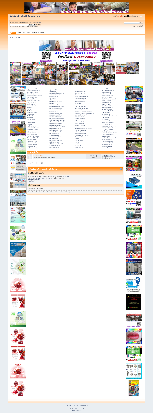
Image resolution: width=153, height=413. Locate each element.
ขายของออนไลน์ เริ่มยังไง (108, 143)
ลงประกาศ (29, 124)
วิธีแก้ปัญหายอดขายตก (80, 93)
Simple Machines (84, 405)
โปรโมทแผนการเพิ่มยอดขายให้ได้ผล (83, 111)
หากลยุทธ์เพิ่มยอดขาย (107, 89)
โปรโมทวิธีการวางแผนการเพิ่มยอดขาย (84, 113)
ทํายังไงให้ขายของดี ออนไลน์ (33, 90)
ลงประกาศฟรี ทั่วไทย (32, 143)
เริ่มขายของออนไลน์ (53, 96)
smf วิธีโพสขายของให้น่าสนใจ (56, 143)
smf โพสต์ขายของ (53, 138)
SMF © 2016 (76, 405)
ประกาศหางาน (30, 121)
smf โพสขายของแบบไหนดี (55, 125)
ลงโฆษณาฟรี (78, 145)
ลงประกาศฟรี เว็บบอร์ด (107, 127)
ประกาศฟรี (29, 109)
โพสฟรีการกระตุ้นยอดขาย (81, 125)
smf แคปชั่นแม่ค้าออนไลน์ (55, 128)
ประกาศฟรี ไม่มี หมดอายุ (33, 136)
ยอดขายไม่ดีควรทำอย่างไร (81, 115)
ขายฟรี (76, 120)
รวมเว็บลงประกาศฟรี (32, 148)
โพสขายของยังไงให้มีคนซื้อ (55, 123)
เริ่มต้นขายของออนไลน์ (107, 141)
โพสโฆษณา (30, 117)
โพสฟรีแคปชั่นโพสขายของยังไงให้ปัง (58, 127)
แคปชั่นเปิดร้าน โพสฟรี (54, 142)
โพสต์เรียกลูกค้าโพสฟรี (54, 135)
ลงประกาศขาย (30, 114)
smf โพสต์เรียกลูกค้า (54, 133)
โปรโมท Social (105, 117)
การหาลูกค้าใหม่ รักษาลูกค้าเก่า (34, 95)
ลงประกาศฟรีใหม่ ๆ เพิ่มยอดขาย (82, 135)
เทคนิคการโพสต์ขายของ (55, 116)
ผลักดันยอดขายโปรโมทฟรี (81, 108)
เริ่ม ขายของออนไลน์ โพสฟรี (56, 113)
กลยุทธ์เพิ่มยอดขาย (79, 123)
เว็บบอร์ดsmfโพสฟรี (107, 124)
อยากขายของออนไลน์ (80, 99)
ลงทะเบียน (39, 22)
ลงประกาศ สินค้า (106, 104)
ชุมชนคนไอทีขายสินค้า (107, 109)
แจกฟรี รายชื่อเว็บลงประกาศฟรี (109, 116)
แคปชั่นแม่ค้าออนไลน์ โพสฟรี (56, 130)
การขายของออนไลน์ (107, 146)
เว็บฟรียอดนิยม (30, 116)
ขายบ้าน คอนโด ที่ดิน (32, 134)
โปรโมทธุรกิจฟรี (106, 112)
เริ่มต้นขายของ (78, 94)
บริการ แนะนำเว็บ (31, 122)
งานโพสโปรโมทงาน (107, 97)
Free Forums (80, 407)
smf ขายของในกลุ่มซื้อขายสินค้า (56, 121)
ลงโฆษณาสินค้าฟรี (31, 105)
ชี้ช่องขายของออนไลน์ (107, 144)
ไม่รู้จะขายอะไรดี (53, 89)
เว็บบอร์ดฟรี (78, 103)
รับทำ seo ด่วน (52, 98)
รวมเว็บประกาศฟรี (31, 102)
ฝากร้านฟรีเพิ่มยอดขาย (80, 133)
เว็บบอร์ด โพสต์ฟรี (106, 105)
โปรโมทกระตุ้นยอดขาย (80, 127)
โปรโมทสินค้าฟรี (106, 114)
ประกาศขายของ (31, 119)
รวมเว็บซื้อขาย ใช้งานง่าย (33, 127)
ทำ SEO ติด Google (32, 112)
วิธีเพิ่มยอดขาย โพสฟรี (54, 145)
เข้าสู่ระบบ (31, 22)
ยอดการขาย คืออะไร (80, 121)
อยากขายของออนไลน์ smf (55, 105)
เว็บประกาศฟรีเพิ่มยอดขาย (81, 137)
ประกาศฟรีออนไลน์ (106, 102)
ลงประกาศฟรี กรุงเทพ (32, 141)
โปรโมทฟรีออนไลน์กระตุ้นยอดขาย (83, 128)
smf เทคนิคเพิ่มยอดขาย (54, 147)
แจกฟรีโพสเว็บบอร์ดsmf (108, 122)
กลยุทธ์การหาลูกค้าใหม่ (32, 89)
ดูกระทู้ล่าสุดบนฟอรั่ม (34, 179)
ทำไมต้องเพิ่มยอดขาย (80, 118)
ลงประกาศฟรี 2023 (31, 146)
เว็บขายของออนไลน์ (53, 111)
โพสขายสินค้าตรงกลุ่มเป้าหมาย (109, 132)
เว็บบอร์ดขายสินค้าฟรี (107, 129)
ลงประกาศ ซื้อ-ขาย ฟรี (107, 107)
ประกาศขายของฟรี (79, 140)
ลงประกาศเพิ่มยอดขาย (80, 132)
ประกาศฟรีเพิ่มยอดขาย (80, 130)
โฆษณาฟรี (29, 107)
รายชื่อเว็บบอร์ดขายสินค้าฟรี (109, 126)
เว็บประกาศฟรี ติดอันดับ (33, 137)
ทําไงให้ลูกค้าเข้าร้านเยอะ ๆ (108, 90)
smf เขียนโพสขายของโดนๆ (55, 140)
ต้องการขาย (29, 131)
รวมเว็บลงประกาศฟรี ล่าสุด (33, 100)
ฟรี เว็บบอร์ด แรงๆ (106, 131)
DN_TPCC (66, 176)
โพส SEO (77, 143)
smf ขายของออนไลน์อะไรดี (55, 101)
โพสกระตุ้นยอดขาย (79, 89)
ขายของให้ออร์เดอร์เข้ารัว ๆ (55, 132)
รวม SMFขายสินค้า (106, 100)
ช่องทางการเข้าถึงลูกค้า (32, 97)
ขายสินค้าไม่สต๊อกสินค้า (54, 94)
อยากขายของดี (52, 91)
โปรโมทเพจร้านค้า (79, 147)
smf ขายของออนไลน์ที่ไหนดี (55, 115)
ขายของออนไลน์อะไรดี (80, 98)
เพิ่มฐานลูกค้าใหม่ (31, 99)
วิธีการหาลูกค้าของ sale (32, 92)
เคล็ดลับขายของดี (106, 94)
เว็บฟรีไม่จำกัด (30, 111)
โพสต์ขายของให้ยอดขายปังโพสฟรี (57, 120)
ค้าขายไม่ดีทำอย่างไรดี (107, 95)
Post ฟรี (77, 138)
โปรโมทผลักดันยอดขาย (80, 110)
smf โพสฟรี (52, 99)
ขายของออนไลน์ (106, 136)
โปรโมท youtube (106, 119)
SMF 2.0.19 (69, 405)
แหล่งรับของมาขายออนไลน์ (81, 96)
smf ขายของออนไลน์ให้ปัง (55, 137)
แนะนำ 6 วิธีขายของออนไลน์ (109, 137)
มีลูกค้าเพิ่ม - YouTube (80, 106)
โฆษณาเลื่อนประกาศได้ (108, 134)
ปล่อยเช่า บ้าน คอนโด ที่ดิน (33, 132)
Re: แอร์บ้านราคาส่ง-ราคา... (110, 156)
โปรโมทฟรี (77, 105)
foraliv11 (111, 155)
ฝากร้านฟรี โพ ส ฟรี (32, 139)
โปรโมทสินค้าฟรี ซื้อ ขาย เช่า (25, 16)
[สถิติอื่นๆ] (31, 181)
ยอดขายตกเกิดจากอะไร (80, 116)
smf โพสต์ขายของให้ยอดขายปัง (56, 118)
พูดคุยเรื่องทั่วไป (38, 156)
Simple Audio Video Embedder (77, 408)
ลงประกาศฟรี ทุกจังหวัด (32, 129)
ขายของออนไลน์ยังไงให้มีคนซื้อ (56, 93)
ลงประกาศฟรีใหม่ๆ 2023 (108, 111)
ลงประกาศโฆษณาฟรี (32, 144)
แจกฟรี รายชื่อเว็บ (106, 121)
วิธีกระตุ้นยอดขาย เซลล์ (80, 91)
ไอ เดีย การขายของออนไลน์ (55, 110)
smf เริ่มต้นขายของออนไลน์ (55, 108)
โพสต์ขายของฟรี (31, 104)
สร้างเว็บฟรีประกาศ (107, 148)
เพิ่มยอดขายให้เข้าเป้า (80, 101)
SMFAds (73, 407)
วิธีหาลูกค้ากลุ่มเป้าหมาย (33, 94)
